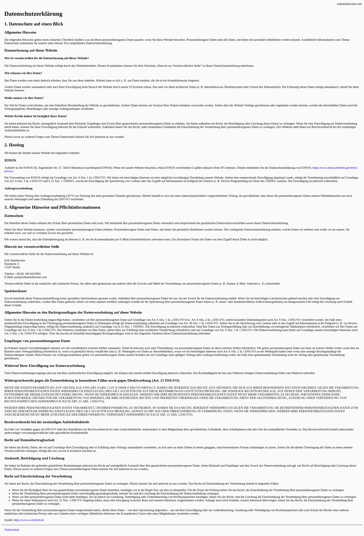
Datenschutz (12, 529)
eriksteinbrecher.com (349, 3)
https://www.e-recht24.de (29, 520)
